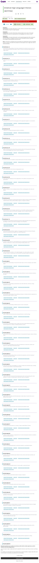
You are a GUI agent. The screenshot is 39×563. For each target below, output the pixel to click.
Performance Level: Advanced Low (23, 53)
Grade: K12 (15, 53)
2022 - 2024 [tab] (11, 18)
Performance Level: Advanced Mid (23, 266)
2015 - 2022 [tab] (5, 18)
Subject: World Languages (8, 53)
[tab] (7, 24)
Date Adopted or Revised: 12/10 (9, 54)
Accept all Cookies (19, 558)
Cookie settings (19, 555)
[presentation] (5, 19)
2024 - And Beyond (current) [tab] (20, 18)
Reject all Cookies (19, 560)
